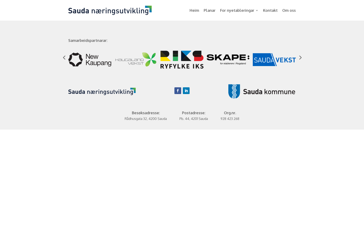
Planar (209, 11)
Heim (194, 11)
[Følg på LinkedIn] (186, 90)
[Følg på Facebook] (177, 90)
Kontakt (270, 11)
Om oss (289, 11)
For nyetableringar (237, 11)
